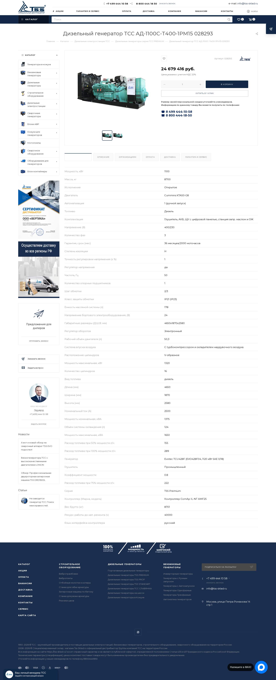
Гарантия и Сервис (196, 157)
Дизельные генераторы (125, 564)
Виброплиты (66, 578)
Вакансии (25, 583)
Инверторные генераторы (178, 573)
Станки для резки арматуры (74, 596)
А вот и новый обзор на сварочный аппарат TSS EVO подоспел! (36, 446)
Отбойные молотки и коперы (75, 582)
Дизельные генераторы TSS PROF (126, 579)
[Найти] (229, 19)
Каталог (24, 564)
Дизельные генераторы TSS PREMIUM (128, 575)
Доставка (170, 157)
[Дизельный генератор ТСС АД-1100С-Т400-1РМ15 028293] (113, 91)
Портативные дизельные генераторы (128, 570)
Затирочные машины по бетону (76, 591)
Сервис (23, 609)
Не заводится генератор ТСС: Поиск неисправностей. (41, 502)
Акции (22, 570)
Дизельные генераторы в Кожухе (126, 597)
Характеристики (78, 157)
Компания (25, 596)
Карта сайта (27, 615)
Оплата (150, 157)
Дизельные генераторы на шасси (126, 593)
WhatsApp (138, 632)
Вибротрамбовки (68, 573)
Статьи (22, 490)
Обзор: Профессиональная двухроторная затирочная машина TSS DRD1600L (36, 476)
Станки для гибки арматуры (74, 587)
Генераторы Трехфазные (177, 595)
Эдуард (39, 410)
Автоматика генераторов (177, 599)
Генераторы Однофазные (177, 590)
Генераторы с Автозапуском (179, 586)
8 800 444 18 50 (146, 3)
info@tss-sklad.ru (247, 3)
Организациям (127, 157)
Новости (24, 434)
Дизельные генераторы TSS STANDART (129, 584)
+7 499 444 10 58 (117, 3)
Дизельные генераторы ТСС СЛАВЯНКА (130, 588)
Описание (103, 157)
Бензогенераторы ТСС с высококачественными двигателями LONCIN (34, 461)
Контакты (25, 602)
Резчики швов (66, 600)
